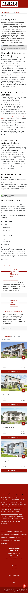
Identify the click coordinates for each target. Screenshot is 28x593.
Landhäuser (12, 537)
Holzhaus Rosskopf (17, 509)
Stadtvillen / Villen (15, 540)
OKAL (20, 514)
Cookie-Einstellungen (14, 575)
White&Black (11, 521)
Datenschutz (14, 568)
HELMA (9, 509)
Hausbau (7, 12)
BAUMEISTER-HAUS (6, 499)
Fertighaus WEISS (5, 504)
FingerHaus (14, 504)
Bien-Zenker (15, 499)
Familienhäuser (14, 534)
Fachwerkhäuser (5, 534)
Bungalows (9, 531)
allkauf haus (11, 497)
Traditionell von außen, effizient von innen (12, 311)
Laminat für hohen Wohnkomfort (10, 280)
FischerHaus (4, 507)
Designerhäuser (18, 531)
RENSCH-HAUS (11, 516)
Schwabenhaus (19, 516)
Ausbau (12, 12)
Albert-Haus (4, 497)
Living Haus (18, 511)
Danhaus (21, 499)
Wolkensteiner (5, 523)
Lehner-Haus (11, 511)
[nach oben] (24, 586)
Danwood (3, 502)
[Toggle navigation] (25, 3)
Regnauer (3, 516)
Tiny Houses (4, 543)
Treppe (9, 156)
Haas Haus (4, 509)
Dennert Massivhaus (12, 502)
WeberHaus (4, 521)
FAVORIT (20, 502)
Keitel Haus (4, 511)
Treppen (17, 12)
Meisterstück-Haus (13, 514)
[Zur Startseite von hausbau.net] (3, 12)
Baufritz (17, 497)
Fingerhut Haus (22, 504)
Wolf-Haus (18, 521)
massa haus (4, 514)
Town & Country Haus (13, 518)
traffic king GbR (20, 591)
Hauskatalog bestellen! (13, 371)
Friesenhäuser (23, 534)
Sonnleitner (4, 518)
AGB (14, 582)
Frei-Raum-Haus (12, 507)
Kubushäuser (4, 537)
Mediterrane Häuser (21, 537)
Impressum (14, 565)
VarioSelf (22, 518)
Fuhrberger (20, 507)
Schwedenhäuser (5, 540)
